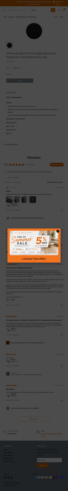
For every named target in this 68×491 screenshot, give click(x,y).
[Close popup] (57, 231)
